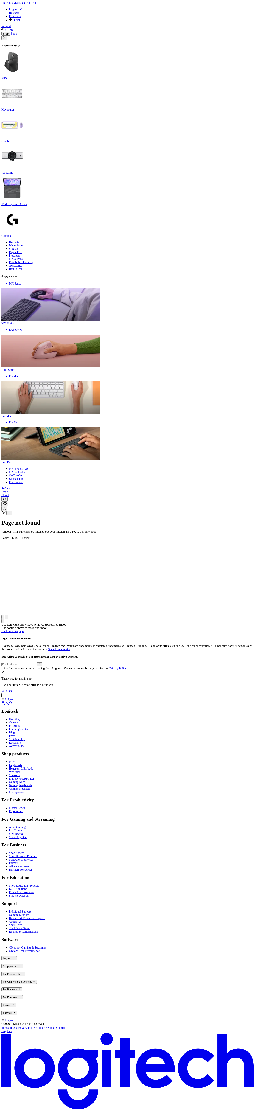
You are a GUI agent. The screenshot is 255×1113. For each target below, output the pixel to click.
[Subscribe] (39, 664)
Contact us (15, 921)
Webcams (14, 771)
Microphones (16, 792)
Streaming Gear (18, 837)
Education (15, 16)
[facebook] (10, 691)
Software (6, 488)
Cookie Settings (45, 1027)
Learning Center (18, 729)
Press (12, 735)
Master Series (17, 807)
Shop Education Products (24, 885)
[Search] (4, 499)
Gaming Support (19, 914)
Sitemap (61, 1027)
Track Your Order (19, 928)
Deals (4, 491)
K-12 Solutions (18, 888)
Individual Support (20, 911)
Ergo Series (16, 811)
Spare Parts (15, 925)
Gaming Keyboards (20, 785)
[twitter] (7, 691)
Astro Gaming (17, 827)
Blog (12, 732)
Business (14, 12)
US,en (9, 30)
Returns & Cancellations (23, 931)
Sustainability (17, 739)
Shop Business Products (23, 856)
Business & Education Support (27, 918)
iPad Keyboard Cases (21, 778)
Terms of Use (9, 1027)
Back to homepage (12, 631)
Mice (12, 761)
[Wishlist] (4, 504)
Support (6, 26)
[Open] (9, 513)
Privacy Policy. (118, 668)
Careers (13, 722)
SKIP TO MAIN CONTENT (19, 3)
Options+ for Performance (24, 950)
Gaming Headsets (19, 788)
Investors (14, 725)
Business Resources (20, 869)
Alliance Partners (19, 866)
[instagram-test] (3, 691)
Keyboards (15, 765)
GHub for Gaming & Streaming (27, 947)
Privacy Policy (26, 1027)
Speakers (14, 775)
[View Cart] (3, 512)
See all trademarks (59, 649)
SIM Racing (16, 833)
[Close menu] (4, 38)
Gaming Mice (17, 782)
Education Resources (21, 892)
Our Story (15, 719)
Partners (13, 863)
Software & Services (21, 859)
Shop (6, 33)
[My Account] (4, 508)
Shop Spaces (16, 852)
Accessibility (16, 745)
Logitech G (15, 9)
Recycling (15, 742)
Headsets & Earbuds (21, 768)
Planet (5, 495)
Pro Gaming (16, 830)
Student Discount (19, 895)
